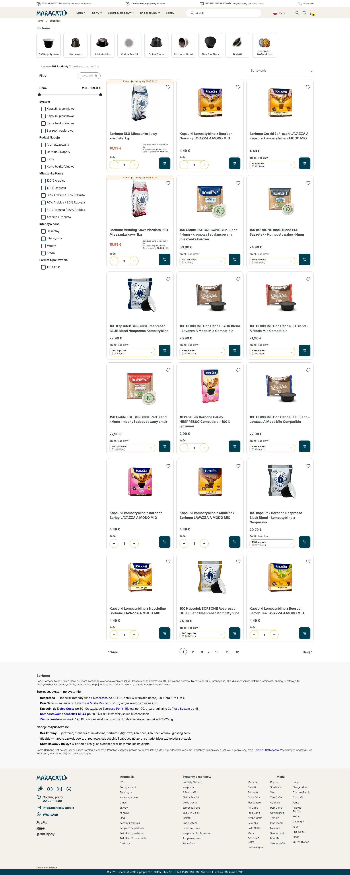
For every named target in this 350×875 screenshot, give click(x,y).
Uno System (189, 822)
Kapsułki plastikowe (60, 116)
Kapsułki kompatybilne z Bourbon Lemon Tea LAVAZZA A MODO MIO (277, 611)
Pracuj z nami (128, 787)
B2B (122, 782)
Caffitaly (275, 802)
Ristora (274, 782)
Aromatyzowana (58, 144)
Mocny (51, 245)
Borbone (253, 792)
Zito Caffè (276, 797)
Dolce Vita (254, 797)
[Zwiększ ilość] (134, 164)
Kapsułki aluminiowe (61, 108)
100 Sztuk (53, 267)
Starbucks (276, 787)
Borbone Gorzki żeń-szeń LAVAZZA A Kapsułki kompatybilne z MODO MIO (279, 136)
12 (237, 652)
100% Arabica (56, 180)
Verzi (273, 792)
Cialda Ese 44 (190, 797)
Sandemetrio (277, 833)
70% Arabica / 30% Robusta (66, 202)
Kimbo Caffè (255, 817)
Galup (296, 782)
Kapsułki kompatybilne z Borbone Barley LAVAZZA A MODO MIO (136, 515)
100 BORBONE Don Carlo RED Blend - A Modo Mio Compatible (279, 328)
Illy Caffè (253, 807)
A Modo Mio (189, 792)
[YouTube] (50, 789)
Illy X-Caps (189, 843)
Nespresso (100, 698)
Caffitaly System (179, 708)
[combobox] (280, 70)
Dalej (306, 652)
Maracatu (253, 782)
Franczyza (126, 792)
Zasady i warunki (130, 822)
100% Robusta (56, 188)
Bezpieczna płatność (132, 828)
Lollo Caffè (254, 828)
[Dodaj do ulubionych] (168, 87)
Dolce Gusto (66, 708)
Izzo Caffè (254, 812)
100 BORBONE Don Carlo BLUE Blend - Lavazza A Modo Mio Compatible (280, 419)
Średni (51, 253)
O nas (123, 802)
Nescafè (275, 828)
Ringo (296, 836)
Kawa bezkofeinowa (61, 123)
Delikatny (53, 231)
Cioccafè (298, 797)
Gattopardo (272, 749)
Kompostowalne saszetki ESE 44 (63, 714)
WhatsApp (50, 814)
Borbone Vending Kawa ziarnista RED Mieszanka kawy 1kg (139, 232)
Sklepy (170, 12)
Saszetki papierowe (60, 130)
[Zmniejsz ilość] (114, 164)
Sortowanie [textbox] (258, 70)
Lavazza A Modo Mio (89, 703)
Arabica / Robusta (59, 217)
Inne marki (276, 822)
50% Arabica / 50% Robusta (66, 195)
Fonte (296, 802)
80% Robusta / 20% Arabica (66, 209)
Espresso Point (113, 708)
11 (227, 652)
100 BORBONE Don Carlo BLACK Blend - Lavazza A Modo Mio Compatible (210, 328)
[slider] (39, 94)
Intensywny (54, 238)
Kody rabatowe (129, 797)
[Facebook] (69, 789)
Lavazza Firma (191, 828)
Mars (251, 833)
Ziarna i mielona (51, 719)
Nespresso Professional (196, 833)
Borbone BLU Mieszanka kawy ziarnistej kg (133, 136)
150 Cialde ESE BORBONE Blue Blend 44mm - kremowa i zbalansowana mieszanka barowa (209, 234)
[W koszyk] (164, 163)
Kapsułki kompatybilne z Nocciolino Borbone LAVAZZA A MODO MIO (138, 611)
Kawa (50, 159)
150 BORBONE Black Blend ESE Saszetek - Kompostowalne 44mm (277, 232)
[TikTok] (40, 789)
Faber (296, 826)
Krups (296, 816)
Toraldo (258, 749)
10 (217, 652)
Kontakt (124, 812)
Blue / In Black (190, 812)
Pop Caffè (276, 807)
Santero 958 (277, 843)
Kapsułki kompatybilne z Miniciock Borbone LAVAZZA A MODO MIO (207, 515)
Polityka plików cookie (133, 838)
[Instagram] (59, 789)
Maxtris (274, 838)
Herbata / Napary (58, 152)
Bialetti (129, 708)
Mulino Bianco (301, 841)
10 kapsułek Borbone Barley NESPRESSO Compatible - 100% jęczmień (205, 421)
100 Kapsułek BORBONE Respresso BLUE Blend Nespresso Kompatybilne (139, 328)
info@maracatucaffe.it (58, 807)
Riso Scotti (299, 831)
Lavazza (253, 822)
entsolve (52, 867)
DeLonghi (298, 821)
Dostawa (125, 843)
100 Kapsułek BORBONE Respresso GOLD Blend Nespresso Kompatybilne (209, 611)
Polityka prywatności (132, 833)
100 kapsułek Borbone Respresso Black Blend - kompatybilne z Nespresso (276, 517)
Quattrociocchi (301, 792)
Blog (122, 817)
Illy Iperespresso (192, 838)
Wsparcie (308, 3)
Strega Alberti (301, 787)
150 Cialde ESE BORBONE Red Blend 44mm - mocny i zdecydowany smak (138, 419)
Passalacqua (255, 847)
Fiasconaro (254, 802)
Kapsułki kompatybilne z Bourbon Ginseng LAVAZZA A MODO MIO (206, 136)
